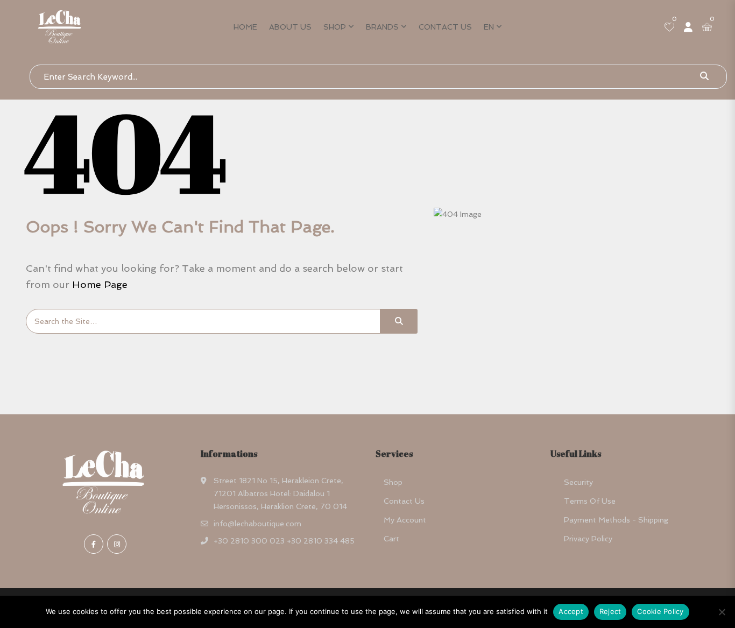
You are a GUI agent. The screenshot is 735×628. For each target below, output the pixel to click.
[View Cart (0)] (707, 28)
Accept (571, 611)
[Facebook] (93, 544)
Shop (334, 27)
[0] (669, 28)
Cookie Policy (660, 611)
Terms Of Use (590, 501)
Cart (391, 538)
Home (245, 27)
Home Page (100, 284)
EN (489, 27)
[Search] (399, 321)
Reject (610, 611)
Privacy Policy (588, 538)
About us (290, 27)
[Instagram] (116, 544)
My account (405, 520)
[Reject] (721, 611)
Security (578, 482)
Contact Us (445, 27)
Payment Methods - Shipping (616, 520)
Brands (382, 27)
